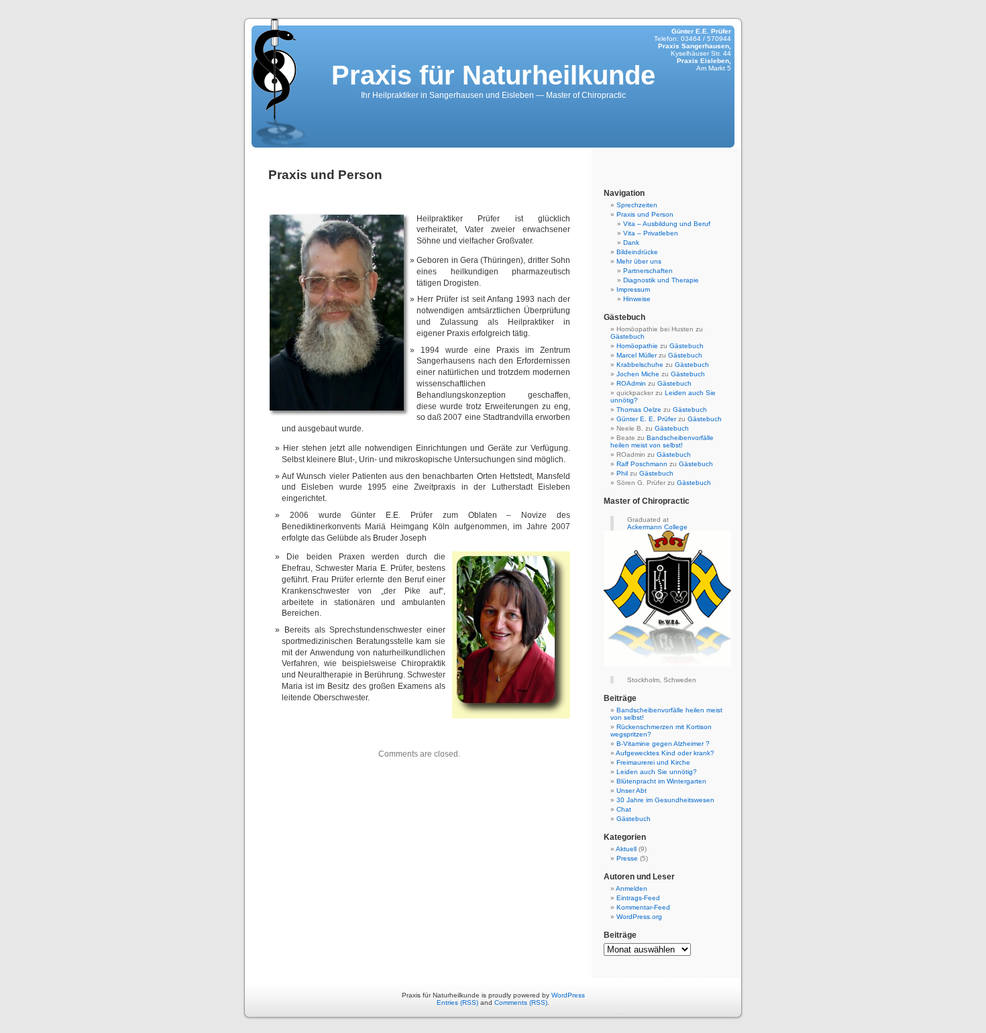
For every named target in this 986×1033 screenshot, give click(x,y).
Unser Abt (631, 790)
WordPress (568, 995)
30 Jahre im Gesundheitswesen (665, 800)
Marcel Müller (636, 355)
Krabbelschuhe (639, 364)
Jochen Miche (637, 374)
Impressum (633, 289)
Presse (627, 858)
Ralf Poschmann (641, 464)
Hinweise (637, 299)
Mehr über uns (638, 261)
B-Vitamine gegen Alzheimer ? (663, 743)
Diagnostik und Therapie (661, 280)
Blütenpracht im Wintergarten (661, 781)
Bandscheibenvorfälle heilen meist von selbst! (662, 441)
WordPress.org (639, 916)
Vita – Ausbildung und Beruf (666, 223)
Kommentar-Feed (643, 907)
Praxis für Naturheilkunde (493, 75)
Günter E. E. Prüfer (646, 419)
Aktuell (626, 849)
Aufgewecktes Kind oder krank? (665, 753)
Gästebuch (627, 336)
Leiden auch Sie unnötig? (656, 771)
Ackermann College (657, 527)
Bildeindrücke (637, 252)
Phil (622, 473)
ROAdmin (631, 383)
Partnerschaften (648, 270)
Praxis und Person (644, 214)
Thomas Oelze (638, 409)
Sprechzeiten (636, 205)
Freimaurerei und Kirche (653, 762)
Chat (623, 809)
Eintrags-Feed (638, 898)
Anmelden (631, 888)
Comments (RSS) (520, 1002)
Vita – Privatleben (650, 233)
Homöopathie (637, 345)
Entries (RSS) (457, 1002)
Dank (631, 242)
